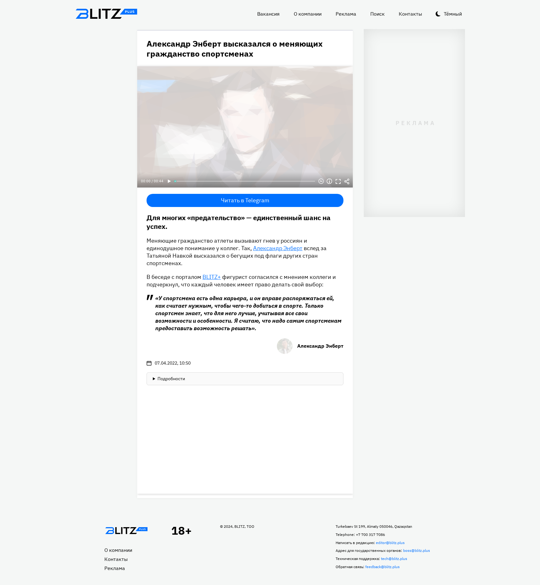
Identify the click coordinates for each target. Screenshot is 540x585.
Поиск (377, 14)
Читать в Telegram (245, 200)
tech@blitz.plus (394, 558)
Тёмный (453, 14)
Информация (329, 181)
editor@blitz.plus (390, 542)
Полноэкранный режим (338, 181)
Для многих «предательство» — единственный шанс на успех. (239, 222)
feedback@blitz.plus (382, 566)
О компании (308, 14)
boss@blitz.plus (416, 550)
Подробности (171, 378)
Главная (126, 530)
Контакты (410, 14)
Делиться (346, 181)
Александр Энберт (277, 248)
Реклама (346, 14)
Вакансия (268, 14)
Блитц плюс (106, 14)
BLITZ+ (211, 276)
